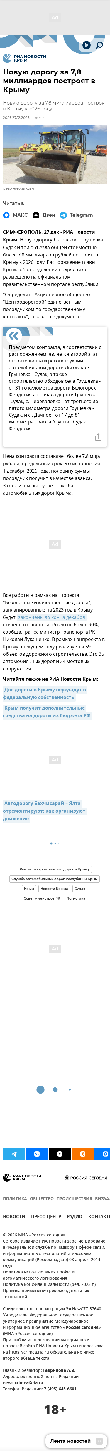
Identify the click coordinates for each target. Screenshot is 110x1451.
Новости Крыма (54, 889)
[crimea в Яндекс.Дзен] (60, 1154)
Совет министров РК (42, 898)
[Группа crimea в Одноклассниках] (83, 1154)
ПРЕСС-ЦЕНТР (46, 1217)
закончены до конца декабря (51, 617)
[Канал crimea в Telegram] (14, 1154)
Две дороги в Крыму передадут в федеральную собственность (45, 694)
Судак (80, 889)
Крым (29, 889)
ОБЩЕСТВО (42, 1199)
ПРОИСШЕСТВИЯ (74, 1199)
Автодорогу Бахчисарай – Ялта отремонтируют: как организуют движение (45, 811)
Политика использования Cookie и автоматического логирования (39, 1275)
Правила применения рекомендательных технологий (46, 1294)
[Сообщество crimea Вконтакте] (37, 1154)
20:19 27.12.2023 (16, 117)
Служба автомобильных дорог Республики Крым (54, 879)
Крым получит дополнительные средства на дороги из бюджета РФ (47, 712)
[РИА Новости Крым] (24, 58)
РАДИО (74, 1217)
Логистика (76, 898)
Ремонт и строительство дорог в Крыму (55, 869)
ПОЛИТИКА (15, 1199)
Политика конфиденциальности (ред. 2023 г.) (49, 1284)
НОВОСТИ (14, 1217)
